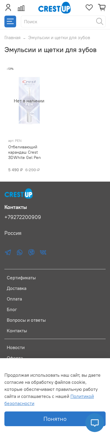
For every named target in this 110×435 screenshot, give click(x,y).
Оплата (14, 299)
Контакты (17, 330)
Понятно (55, 418)
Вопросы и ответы (26, 320)
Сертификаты (21, 277)
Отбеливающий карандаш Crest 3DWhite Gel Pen (24, 152)
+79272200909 (22, 217)
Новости (16, 347)
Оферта (15, 358)
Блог (12, 309)
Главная (12, 37)
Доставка (16, 288)
